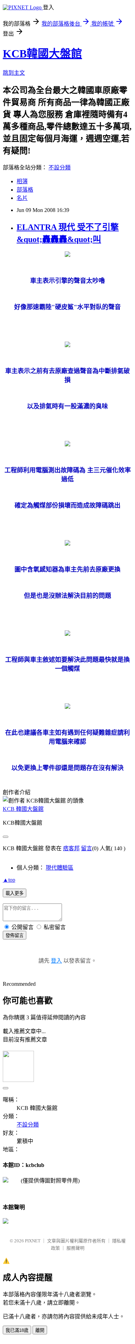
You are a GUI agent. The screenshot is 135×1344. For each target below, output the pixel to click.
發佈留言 (15, 935)
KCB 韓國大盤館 (23, 809)
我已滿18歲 (17, 1330)
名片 (22, 198)
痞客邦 (71, 848)
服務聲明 (75, 1248)
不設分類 (59, 167)
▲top (9, 880)
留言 (86, 848)
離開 (39, 1330)
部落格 (25, 190)
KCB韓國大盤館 (42, 53)
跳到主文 (14, 73)
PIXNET (32, 1240)
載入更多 (15, 893)
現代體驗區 (59, 868)
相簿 (22, 181)
